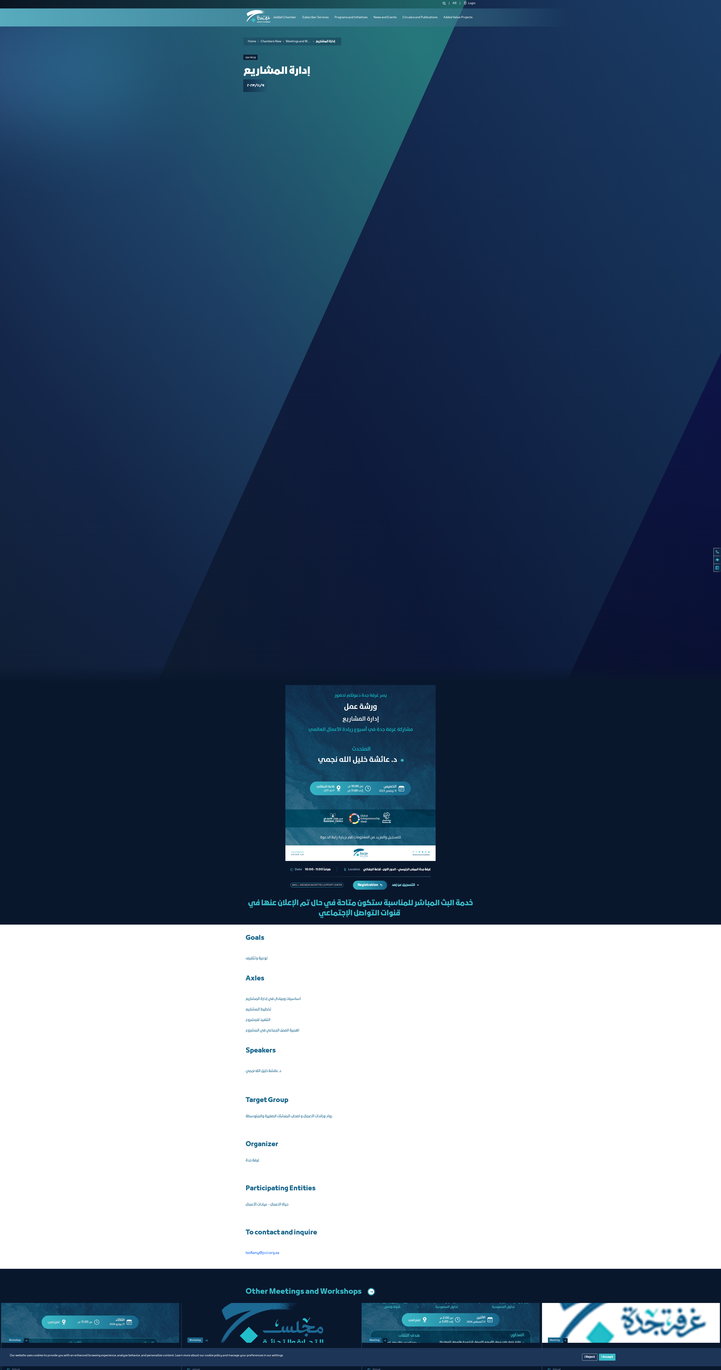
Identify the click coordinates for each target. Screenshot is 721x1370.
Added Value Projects (457, 17)
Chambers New (271, 41)
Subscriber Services (315, 17)
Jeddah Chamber (284, 17)
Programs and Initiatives (351, 17)
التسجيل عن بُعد (403, 885)
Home (252, 41)
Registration (368, 885)
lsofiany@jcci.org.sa (262, 1253)
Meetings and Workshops (298, 41)
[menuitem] (455, 3)
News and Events (385, 17)
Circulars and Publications (420, 17)
